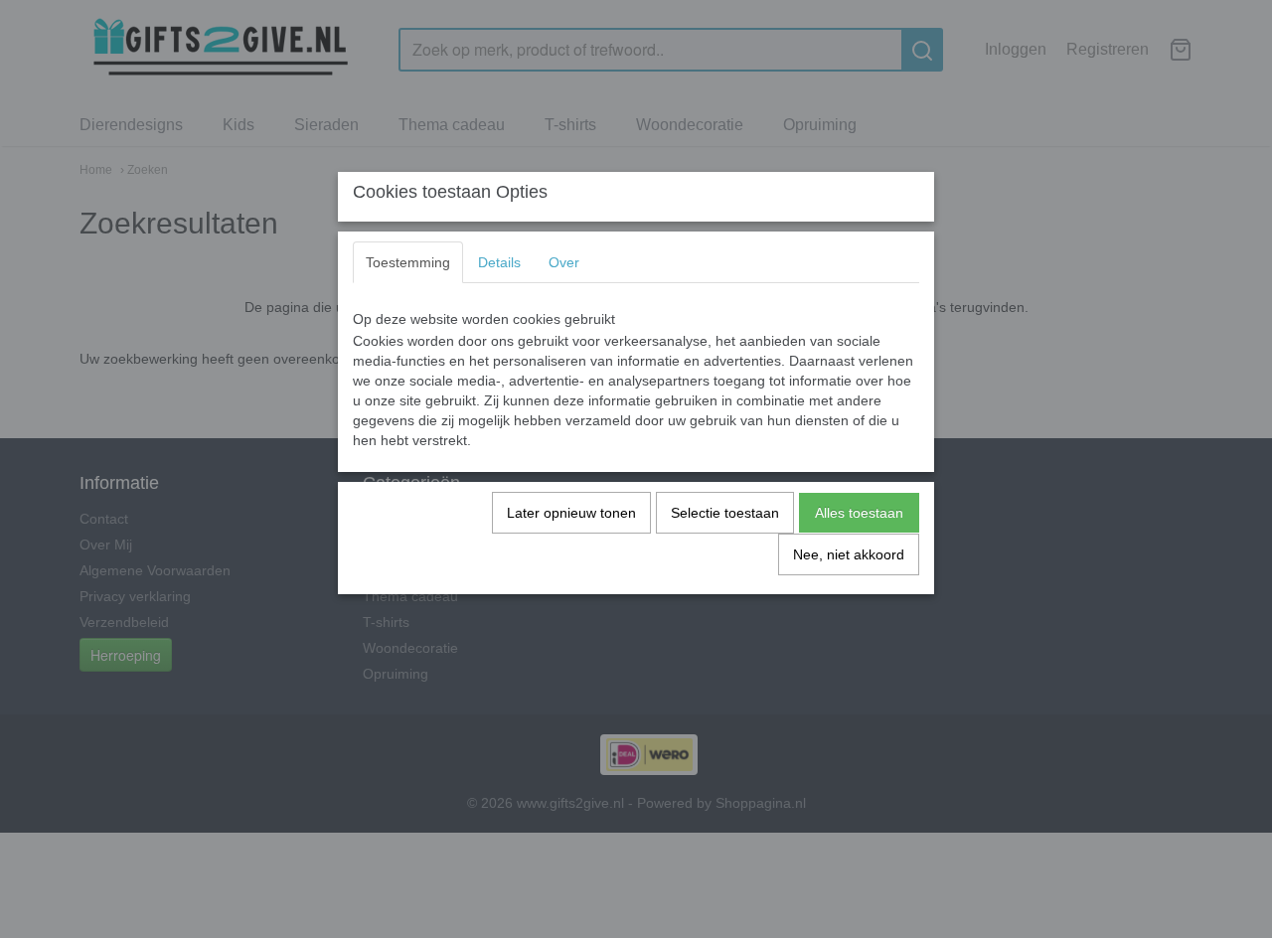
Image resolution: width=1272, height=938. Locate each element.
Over (564, 262)
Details (499, 262)
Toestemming (408, 262)
